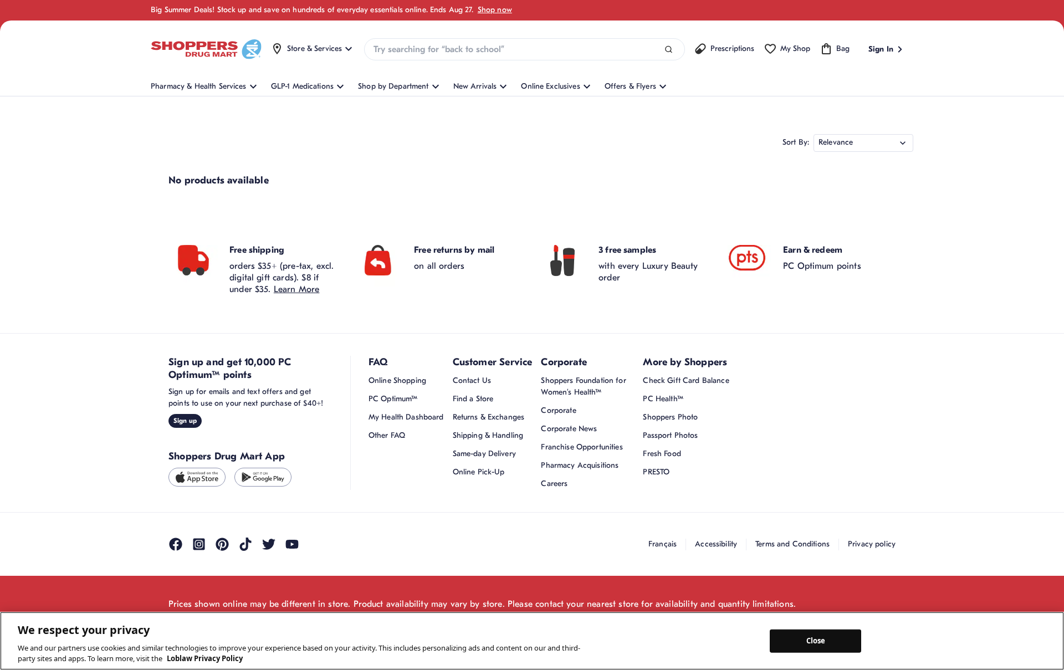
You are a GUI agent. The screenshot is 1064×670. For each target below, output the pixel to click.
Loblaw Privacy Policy (205, 658)
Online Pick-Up (479, 472)
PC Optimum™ (393, 398)
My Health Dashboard (406, 417)
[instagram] (199, 544)
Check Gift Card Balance (686, 380)
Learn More (297, 289)
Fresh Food (662, 453)
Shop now (495, 9)
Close (816, 641)
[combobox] (524, 49)
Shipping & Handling (488, 435)
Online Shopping (397, 380)
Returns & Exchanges (489, 417)
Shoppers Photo (670, 417)
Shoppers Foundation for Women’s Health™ (583, 386)
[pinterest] (222, 544)
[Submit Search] (668, 49)
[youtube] (292, 544)
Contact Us (472, 380)
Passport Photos (670, 435)
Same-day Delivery (484, 453)
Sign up (185, 420)
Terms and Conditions (792, 544)
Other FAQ (387, 435)
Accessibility (716, 544)
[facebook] (175, 544)
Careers (554, 483)
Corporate (558, 410)
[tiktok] (245, 544)
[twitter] (269, 544)
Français (662, 544)
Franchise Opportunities (581, 447)
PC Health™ (663, 398)
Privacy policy (872, 544)
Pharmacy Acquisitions (579, 465)
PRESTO (656, 472)
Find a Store (473, 398)
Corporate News (569, 428)
